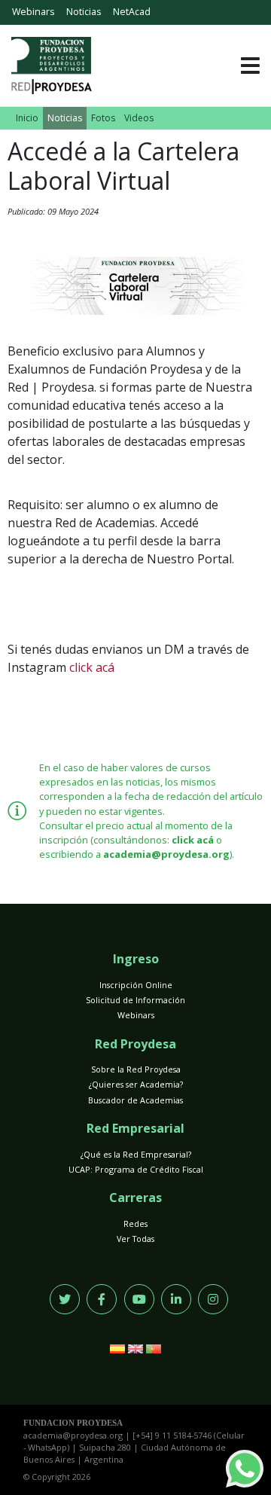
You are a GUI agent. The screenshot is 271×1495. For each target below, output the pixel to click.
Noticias (83, 11)
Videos (139, 117)
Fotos (103, 117)
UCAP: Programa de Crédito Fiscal (136, 1169)
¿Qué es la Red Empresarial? (136, 1154)
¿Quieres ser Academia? (136, 1084)
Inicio (27, 117)
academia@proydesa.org (166, 854)
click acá (91, 667)
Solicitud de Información (135, 999)
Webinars (33, 11)
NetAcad (132, 11)
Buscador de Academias (135, 1100)
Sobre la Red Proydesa (136, 1069)
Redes (135, 1223)
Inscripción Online (135, 984)
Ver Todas (135, 1238)
